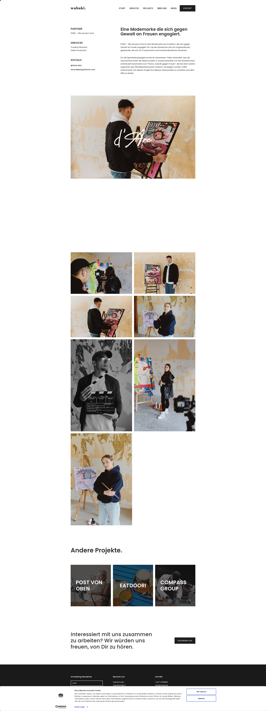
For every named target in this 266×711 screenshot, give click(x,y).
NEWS (174, 8)
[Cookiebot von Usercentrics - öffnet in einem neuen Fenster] (61, 707)
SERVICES (134, 8)
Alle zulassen (201, 692)
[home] (78, 8)
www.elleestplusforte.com (83, 69)
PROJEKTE (148, 8)
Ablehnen (201, 698)
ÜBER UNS (162, 8)
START (122, 8)
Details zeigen (80, 707)
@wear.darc (76, 65)
